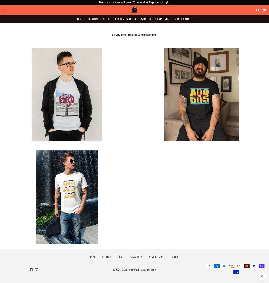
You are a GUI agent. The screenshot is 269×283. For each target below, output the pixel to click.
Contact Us (136, 257)
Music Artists (184, 19)
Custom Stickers (99, 19)
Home (79, 19)
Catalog (106, 257)
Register (154, 2)
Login (165, 2)
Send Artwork (157, 257)
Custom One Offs (129, 269)
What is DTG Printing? (155, 19)
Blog (120, 257)
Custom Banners (125, 19)
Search (175, 257)
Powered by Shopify (147, 269)
